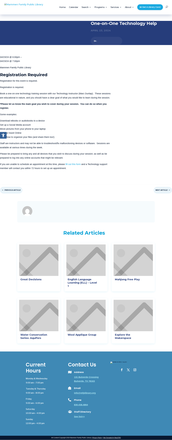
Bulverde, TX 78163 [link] (84, 381)
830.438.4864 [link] (81, 405)
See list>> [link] (79, 416)
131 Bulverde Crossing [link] (86, 377)
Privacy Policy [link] (97, 438)
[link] (3, 135)
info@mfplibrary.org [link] (85, 393)
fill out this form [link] (73, 164)
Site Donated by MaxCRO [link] (112, 438)
